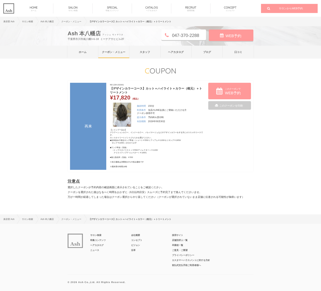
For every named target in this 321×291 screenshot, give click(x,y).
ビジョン (135, 245)
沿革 (133, 250)
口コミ (238, 51)
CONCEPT (230, 9)
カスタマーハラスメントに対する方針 (191, 260)
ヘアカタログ (176, 51)
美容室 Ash (8, 21)
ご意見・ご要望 (180, 250)
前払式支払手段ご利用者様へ (186, 265)
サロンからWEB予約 (291, 8)
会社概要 (135, 235)
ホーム (83, 51)
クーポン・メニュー (113, 51)
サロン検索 (27, 21)
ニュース (94, 250)
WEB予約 (233, 36)
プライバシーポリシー (183, 255)
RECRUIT (190, 9)
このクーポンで (233, 91)
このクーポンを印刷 (231, 105)
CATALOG (151, 9)
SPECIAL (112, 9)
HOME (34, 9)
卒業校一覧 (177, 245)
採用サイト (177, 235)
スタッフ (145, 51)
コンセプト (136, 240)
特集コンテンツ (98, 240)
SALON (73, 9)
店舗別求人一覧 (180, 240)
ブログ (207, 51)
